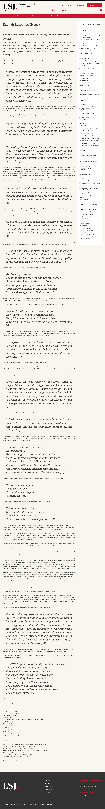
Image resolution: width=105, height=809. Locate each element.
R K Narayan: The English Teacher (89, 145)
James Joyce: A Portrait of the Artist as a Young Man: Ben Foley (88, 116)
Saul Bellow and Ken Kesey (87, 48)
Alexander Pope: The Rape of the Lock (88, 158)
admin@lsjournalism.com (88, 796)
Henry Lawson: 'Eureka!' (86, 130)
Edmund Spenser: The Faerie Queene (87, 196)
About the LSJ (49, 780)
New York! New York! (85, 228)
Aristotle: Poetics (84, 31)
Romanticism (83, 225)
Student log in (94, 5)
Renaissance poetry (85, 220)
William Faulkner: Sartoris (86, 75)
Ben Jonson (82, 100)
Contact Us (48, 789)
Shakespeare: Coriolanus (86, 185)
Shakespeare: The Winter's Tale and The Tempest (88, 189)
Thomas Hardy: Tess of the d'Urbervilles (87, 91)
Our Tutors (48, 783)
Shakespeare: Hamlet (85, 174)
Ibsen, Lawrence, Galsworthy (87, 80)
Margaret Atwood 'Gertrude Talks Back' (89, 40)
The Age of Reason (84, 223)
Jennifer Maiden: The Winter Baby (89, 135)
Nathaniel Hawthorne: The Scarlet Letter (89, 95)
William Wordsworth (85, 202)
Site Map (47, 792)
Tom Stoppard (83, 199)
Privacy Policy (49, 786)
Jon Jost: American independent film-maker (88, 103)
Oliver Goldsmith (84, 85)
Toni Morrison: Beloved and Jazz (88, 140)
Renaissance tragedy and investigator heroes (86, 217)
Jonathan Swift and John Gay (87, 83)
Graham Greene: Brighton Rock (88, 88)
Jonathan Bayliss (84, 43)
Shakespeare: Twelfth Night (87, 172)
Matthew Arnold (84, 33)
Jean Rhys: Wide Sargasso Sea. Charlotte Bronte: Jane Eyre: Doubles (88, 163)
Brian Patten (83, 150)
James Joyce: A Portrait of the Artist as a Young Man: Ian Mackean (89, 112)
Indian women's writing (86, 214)
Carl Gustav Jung (84, 119)
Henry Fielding (83, 78)
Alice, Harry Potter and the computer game (87, 231)
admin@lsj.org (80, 5)
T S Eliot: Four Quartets (86, 73)
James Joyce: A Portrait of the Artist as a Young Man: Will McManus (88, 108)
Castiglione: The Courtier (86, 58)
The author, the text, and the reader (89, 209)
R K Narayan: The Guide (86, 148)
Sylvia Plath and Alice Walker (87, 155)
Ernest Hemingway (84, 98)
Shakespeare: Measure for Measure (89, 181)
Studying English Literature (87, 207)
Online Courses (22, 16)
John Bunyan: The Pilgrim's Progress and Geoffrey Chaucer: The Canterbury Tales (88, 52)
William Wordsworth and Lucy (88, 204)
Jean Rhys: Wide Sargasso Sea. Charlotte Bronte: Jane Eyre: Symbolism (88, 168)
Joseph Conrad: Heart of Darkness (89, 63)
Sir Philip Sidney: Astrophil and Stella (88, 192)
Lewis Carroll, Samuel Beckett (88, 46)
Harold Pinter (83, 153)
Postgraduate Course (39, 16)
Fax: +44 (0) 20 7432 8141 (88, 787)
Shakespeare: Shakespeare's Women (87, 177)
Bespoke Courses (72, 16)
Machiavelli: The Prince (86, 133)
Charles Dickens (84, 66)
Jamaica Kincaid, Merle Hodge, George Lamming (88, 122)
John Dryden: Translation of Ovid (88, 70)
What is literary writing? (86, 212)
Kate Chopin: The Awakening (87, 61)
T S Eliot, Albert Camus (86, 56)
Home (10, 16)
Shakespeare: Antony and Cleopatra (89, 183)
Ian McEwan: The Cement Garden (89, 138)
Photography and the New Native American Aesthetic (89, 237)
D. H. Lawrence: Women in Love (88, 128)
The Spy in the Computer (86, 234)
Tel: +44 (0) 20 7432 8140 (67, 5)
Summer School (56, 16)
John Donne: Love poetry (86, 68)
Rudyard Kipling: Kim (85, 126)
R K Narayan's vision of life (87, 143)
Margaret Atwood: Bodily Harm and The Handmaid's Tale (89, 36)
